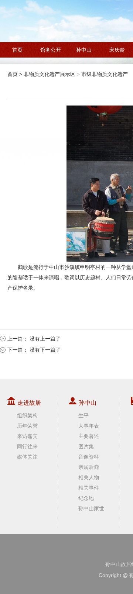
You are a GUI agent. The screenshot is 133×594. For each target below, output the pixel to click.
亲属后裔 (88, 467)
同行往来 (27, 446)
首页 (17, 50)
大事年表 (88, 426)
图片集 (86, 446)
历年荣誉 (27, 426)
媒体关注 (27, 457)
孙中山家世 (91, 508)
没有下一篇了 (45, 350)
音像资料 (88, 457)
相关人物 (88, 477)
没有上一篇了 (45, 339)
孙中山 (84, 50)
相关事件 (88, 488)
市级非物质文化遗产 (104, 74)
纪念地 (86, 498)
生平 (83, 415)
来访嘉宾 (27, 436)
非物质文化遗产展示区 (49, 74)
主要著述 (88, 436)
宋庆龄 (117, 50)
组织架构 (27, 415)
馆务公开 (50, 50)
